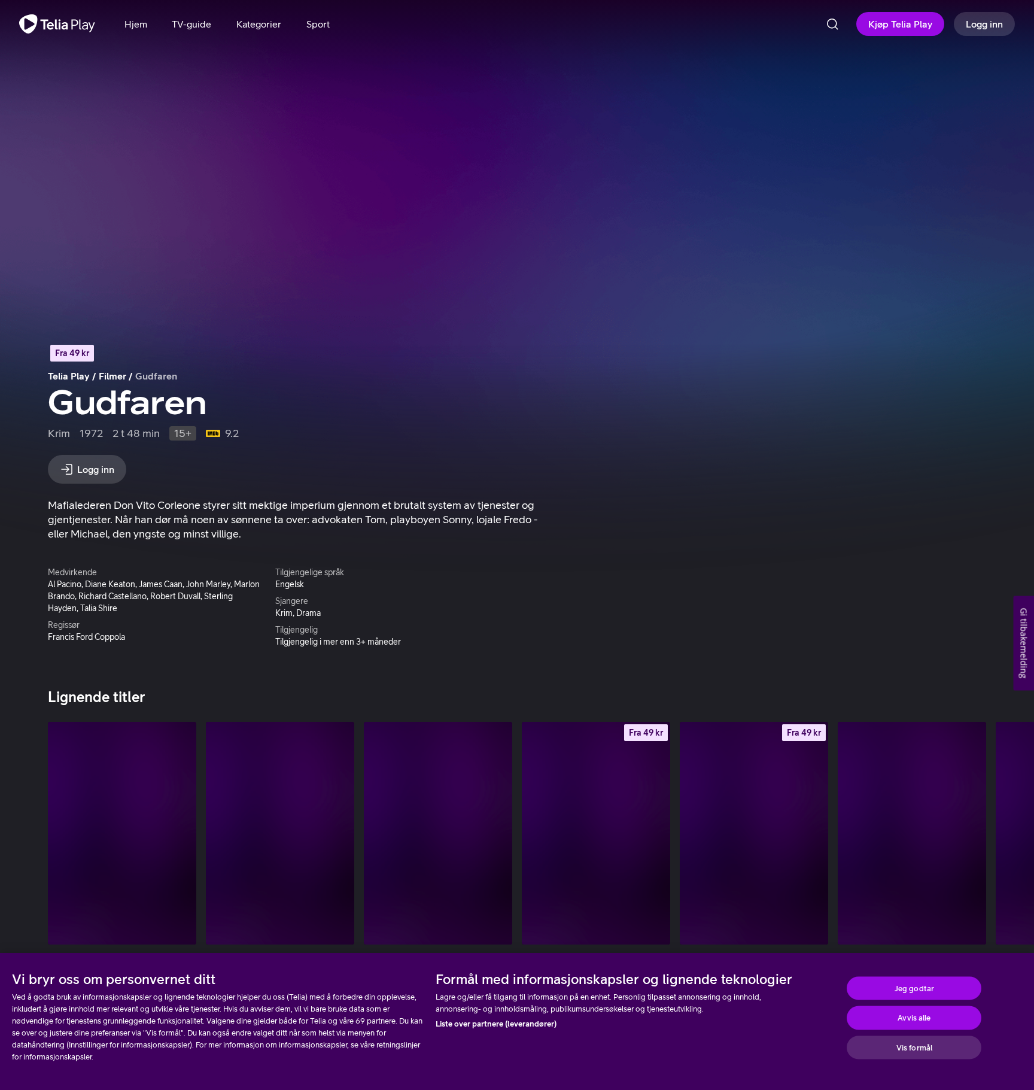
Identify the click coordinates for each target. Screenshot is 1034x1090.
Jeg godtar (914, 987)
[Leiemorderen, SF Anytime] (596, 833)
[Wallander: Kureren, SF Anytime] (754, 833)
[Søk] (832, 24)
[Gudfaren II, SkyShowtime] (122, 833)
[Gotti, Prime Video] (438, 833)
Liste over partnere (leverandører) (496, 1023)
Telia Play (69, 376)
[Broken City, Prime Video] (912, 833)
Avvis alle (914, 1017)
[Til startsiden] (57, 24)
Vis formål (914, 1047)
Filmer (112, 376)
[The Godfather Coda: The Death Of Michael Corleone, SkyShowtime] (280, 833)
